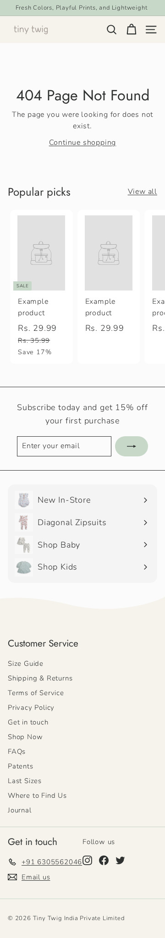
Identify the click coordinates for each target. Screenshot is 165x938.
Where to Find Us (37, 795)
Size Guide (26, 663)
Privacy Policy (31, 707)
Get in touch (28, 722)
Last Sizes (25, 780)
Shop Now (25, 736)
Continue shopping (82, 142)
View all (142, 192)
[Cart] (131, 29)
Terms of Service (36, 692)
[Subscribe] (131, 446)
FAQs (17, 751)
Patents (20, 766)
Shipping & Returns (40, 678)
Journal (20, 810)
